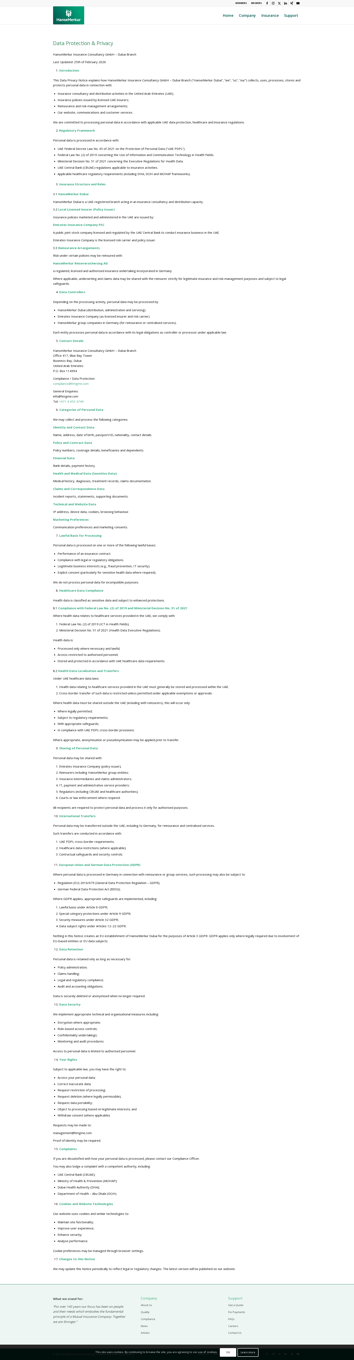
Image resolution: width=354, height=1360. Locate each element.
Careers (233, 1326)
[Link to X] (279, 3)
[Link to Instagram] (273, 3)
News (144, 1326)
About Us (146, 1305)
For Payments (236, 1312)
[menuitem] (241, 3)
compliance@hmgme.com (71, 384)
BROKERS (256, 3)
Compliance (148, 1319)
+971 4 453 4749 (71, 401)
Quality (145, 1312)
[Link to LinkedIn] (285, 3)
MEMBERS (241, 3)
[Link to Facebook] (267, 3)
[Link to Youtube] (298, 3)
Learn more (248, 1352)
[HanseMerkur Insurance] (68, 15)
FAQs (231, 1319)
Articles (145, 1333)
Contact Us (235, 1333)
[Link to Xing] (292, 3)
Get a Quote (235, 1305)
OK (228, 1352)
